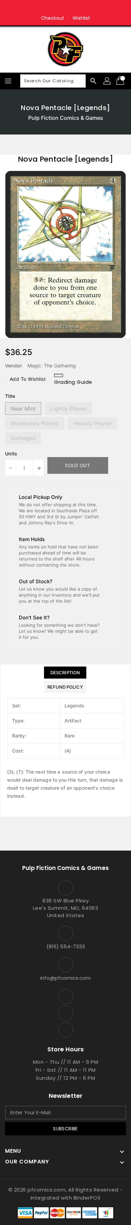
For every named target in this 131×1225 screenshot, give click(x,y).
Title (10, 396)
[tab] (65, 673)
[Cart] (121, 81)
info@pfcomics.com (65, 977)
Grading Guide (73, 381)
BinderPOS (87, 1197)
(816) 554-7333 (65, 946)
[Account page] (107, 81)
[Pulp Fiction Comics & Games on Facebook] (53, 8)
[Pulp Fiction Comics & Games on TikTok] (78, 8)
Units (11, 453)
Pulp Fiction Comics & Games (65, 117)
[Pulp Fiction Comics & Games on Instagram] (65, 8)
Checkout (52, 18)
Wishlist (81, 18)
